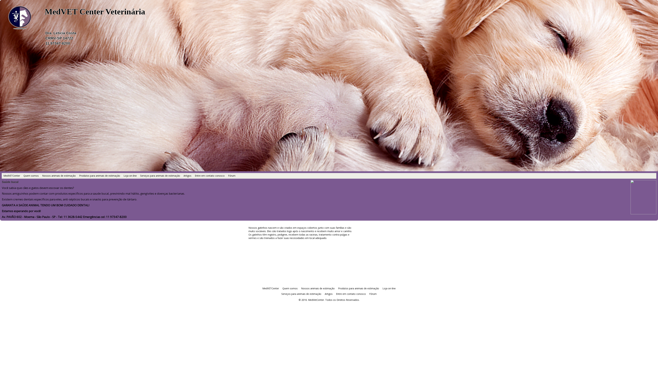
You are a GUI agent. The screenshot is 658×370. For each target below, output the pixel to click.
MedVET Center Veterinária (95, 11)
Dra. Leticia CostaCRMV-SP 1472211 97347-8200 (60, 38)
